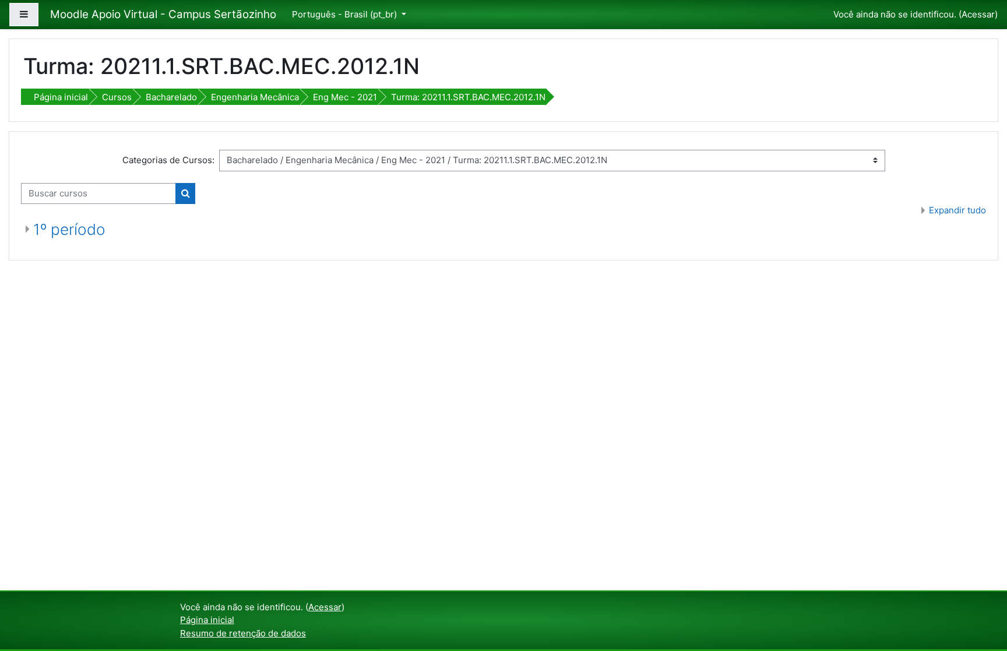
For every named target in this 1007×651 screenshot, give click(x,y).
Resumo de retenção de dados (243, 633)
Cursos (117, 97)
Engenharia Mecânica (255, 97)
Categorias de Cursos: (168, 160)
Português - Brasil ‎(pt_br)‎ (345, 14)
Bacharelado (171, 97)
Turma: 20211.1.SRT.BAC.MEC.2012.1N (468, 97)
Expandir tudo (957, 210)
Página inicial (61, 97)
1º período (69, 229)
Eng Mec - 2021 (345, 97)
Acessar (978, 14)
